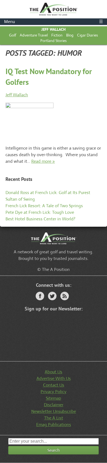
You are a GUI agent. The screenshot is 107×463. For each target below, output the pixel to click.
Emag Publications (53, 424)
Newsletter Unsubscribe (53, 411)
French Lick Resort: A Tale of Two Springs (44, 206)
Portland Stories (53, 40)
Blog (70, 35)
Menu (53, 21)
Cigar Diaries (87, 35)
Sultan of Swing (20, 199)
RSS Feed (64, 296)
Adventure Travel (34, 35)
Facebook (40, 296)
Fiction (57, 35)
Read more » (43, 161)
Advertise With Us (53, 378)
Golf (12, 35)
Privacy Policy (53, 391)
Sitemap (53, 398)
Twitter (52, 296)
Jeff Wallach (53, 29)
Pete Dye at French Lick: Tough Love (39, 212)
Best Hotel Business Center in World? (40, 219)
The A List (53, 418)
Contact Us (53, 385)
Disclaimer (53, 405)
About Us (53, 372)
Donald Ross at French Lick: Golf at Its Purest (47, 192)
